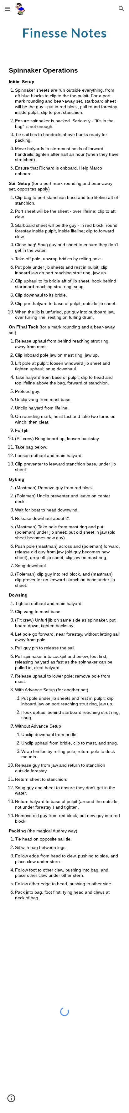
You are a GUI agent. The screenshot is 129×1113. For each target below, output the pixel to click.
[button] (7, 8)
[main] (64, 32)
